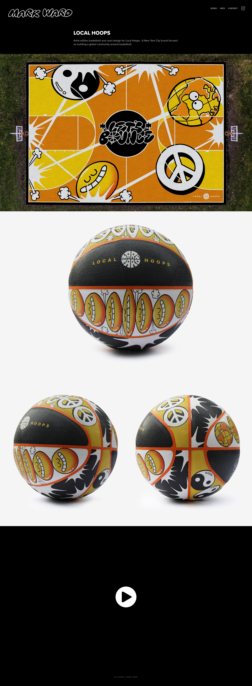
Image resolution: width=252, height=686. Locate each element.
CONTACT (233, 8)
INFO (222, 8)
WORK (214, 8)
